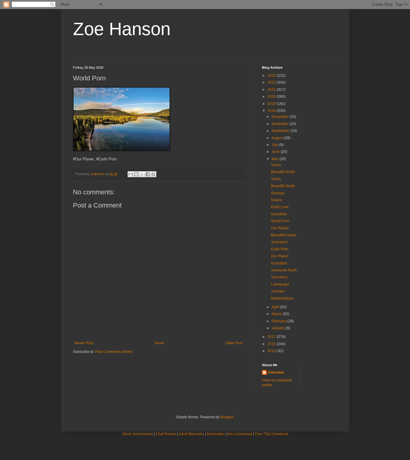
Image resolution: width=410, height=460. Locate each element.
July (275, 145)
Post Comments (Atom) (114, 352)
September (281, 131)
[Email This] (131, 174)
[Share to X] (142, 174)
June (276, 152)
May (275, 159)
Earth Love (280, 207)
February (279, 321)
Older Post (234, 343)
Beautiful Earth (283, 172)
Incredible (279, 214)
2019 (272, 104)
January (279, 328)
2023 (272, 75)
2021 (272, 90)
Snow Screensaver (137, 434)
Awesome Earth (284, 270)
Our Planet (279, 228)
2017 (272, 337)
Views (276, 165)
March (277, 314)
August (278, 138)
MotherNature (282, 298)
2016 (272, 344)
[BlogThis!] (136, 174)
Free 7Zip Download (271, 434)
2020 (272, 96)
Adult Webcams (191, 434)
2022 (272, 82)
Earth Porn (279, 249)
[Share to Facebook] (148, 174)
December (281, 117)
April (276, 307)
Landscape (280, 284)
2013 (272, 351)
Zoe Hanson (121, 29)
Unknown (276, 372)
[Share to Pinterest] (153, 174)
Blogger (227, 417)
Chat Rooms (166, 434)
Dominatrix (216, 434)
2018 (272, 111)
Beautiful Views (283, 235)
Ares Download (239, 434)
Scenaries (279, 242)
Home (159, 343)
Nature (276, 200)
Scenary (278, 193)
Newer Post (83, 343)
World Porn (280, 221)
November (281, 124)
